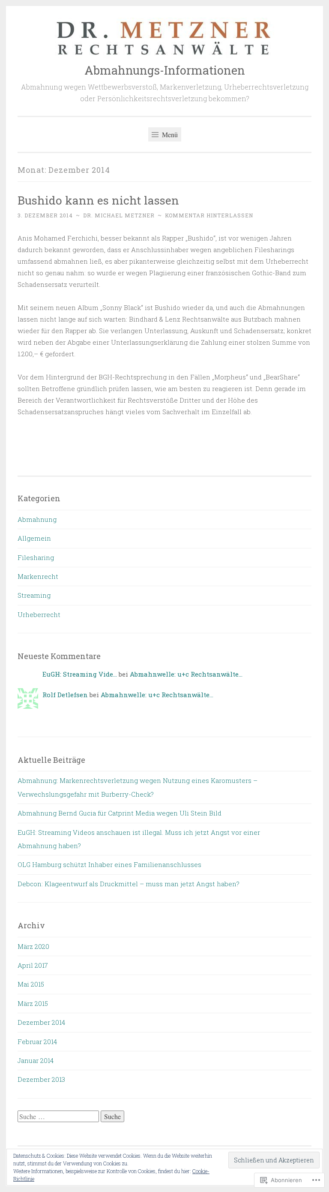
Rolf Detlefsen (65, 694)
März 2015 (33, 1003)
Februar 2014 (37, 1041)
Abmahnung (37, 519)
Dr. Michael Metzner (119, 215)
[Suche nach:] (59, 1116)
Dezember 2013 (41, 1079)
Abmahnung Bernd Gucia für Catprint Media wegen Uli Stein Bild (119, 813)
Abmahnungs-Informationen (164, 70)
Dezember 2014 (41, 1022)
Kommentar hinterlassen (209, 215)
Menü (169, 134)
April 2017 (33, 965)
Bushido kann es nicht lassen (98, 200)
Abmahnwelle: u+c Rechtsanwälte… (186, 674)
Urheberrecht (39, 614)
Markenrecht (38, 576)
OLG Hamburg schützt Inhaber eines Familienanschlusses (109, 864)
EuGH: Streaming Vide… (79, 674)
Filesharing (36, 557)
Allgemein (34, 538)
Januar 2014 (36, 1060)
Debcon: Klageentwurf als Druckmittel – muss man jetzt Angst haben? (128, 883)
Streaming (34, 595)
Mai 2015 (31, 984)
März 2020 (33, 946)
